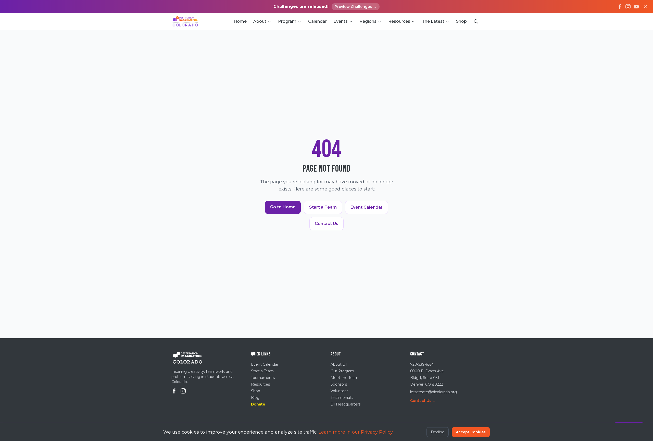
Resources (399, 21)
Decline (437, 432)
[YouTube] (636, 6)
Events (340, 21)
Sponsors (339, 384)
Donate (258, 404)
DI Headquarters (345, 404)
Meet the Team (344, 377)
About (259, 21)
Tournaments (263, 377)
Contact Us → (423, 400)
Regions (367, 21)
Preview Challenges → (355, 6)
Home (240, 21)
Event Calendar (366, 207)
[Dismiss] (645, 6)
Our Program (342, 371)
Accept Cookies (471, 432)
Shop (461, 21)
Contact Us (326, 223)
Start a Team (323, 207)
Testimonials (342, 397)
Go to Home (283, 207)
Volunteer (339, 391)
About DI (339, 364)
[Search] (476, 21)
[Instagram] (628, 6)
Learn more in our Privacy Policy (356, 432)
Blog (255, 397)
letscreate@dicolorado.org (433, 392)
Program (287, 21)
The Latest (433, 21)
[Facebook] (619, 6)
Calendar (317, 21)
